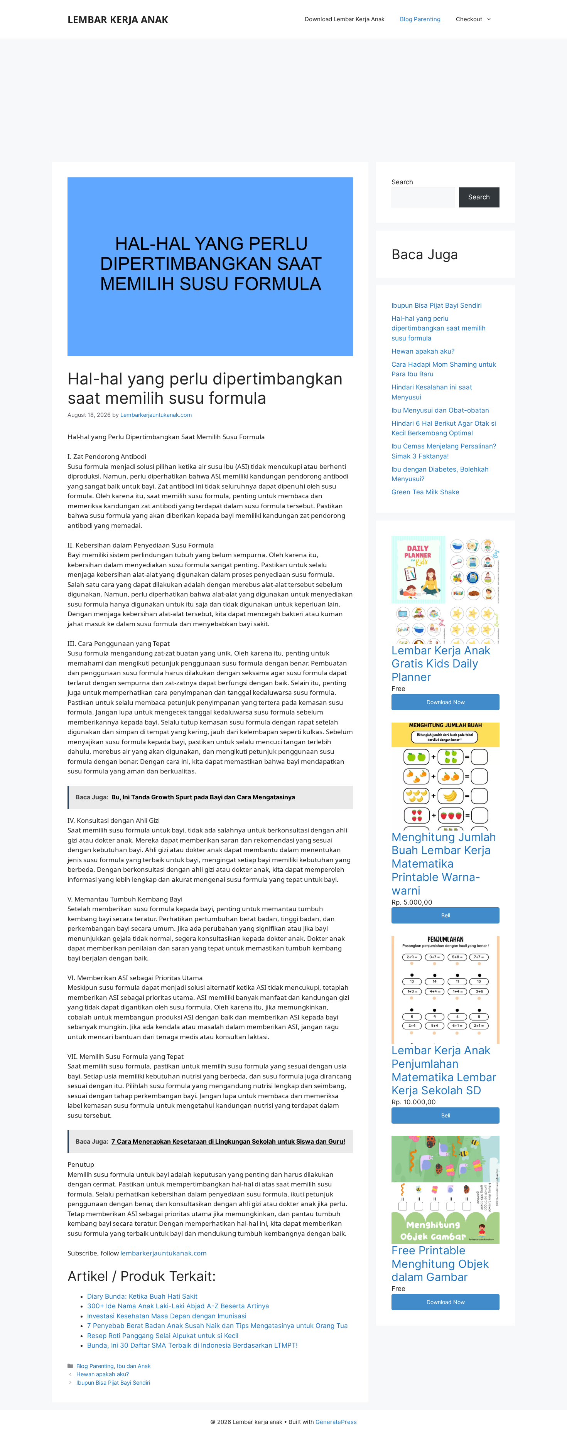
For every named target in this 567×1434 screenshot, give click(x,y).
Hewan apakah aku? (102, 1374)
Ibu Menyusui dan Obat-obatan (440, 410)
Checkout (469, 19)
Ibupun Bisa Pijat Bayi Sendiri (113, 1382)
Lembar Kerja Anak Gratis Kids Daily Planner (441, 664)
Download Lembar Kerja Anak (345, 19)
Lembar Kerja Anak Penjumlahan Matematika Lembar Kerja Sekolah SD (444, 1070)
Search (402, 182)
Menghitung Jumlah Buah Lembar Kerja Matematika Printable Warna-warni (444, 863)
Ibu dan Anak (134, 1366)
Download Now (446, 702)
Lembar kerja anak (118, 19)
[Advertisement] (283, 96)
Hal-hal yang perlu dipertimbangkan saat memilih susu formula (439, 328)
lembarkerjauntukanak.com (163, 1253)
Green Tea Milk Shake (425, 492)
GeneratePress (336, 1422)
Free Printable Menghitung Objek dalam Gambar (440, 1264)
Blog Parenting (420, 19)
